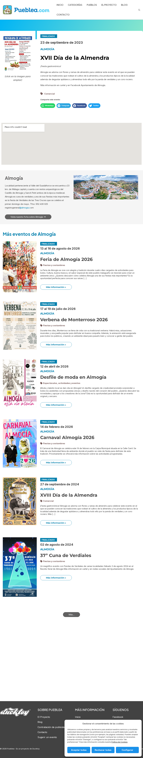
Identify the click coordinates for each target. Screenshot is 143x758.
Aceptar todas (79, 750)
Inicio (78, 717)
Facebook (118, 717)
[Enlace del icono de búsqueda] (139, 9)
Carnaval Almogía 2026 (67, 437)
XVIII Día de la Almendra (68, 495)
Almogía (47, 49)
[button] (47, 105)
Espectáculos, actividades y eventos (61, 383)
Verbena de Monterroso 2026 (74, 319)
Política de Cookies (119, 742)
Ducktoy (36, 749)
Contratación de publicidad (52, 727)
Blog (40, 722)
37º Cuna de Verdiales (65, 555)
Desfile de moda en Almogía (73, 377)
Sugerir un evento (47, 737)
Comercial (49, 94)
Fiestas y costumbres (54, 265)
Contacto (42, 732)
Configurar (127, 750)
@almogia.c (25, 207)
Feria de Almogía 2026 (66, 259)
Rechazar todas (103, 750)
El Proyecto (44, 717)
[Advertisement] (71, 664)
